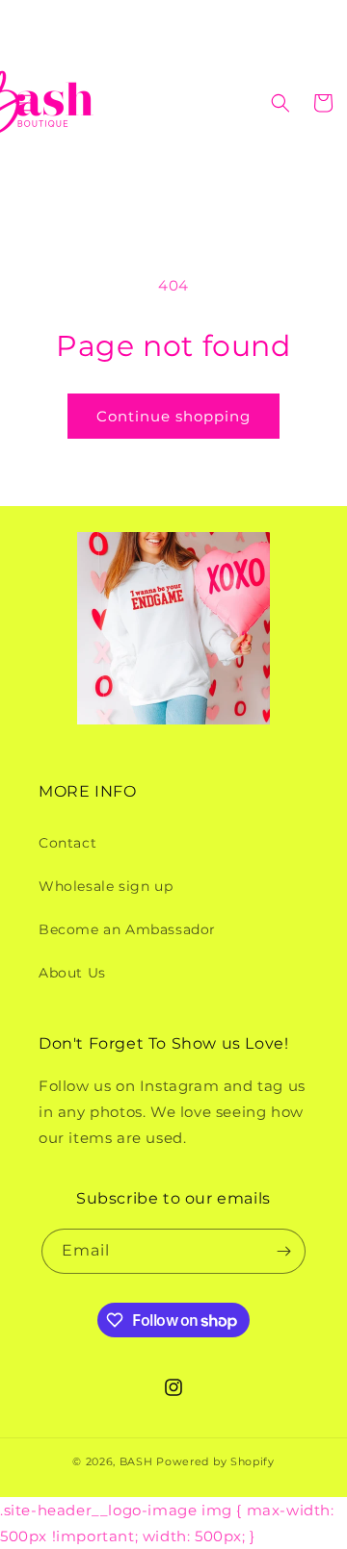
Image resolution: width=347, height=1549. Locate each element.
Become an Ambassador (127, 929)
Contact (67, 842)
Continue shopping (173, 416)
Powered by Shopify (215, 1461)
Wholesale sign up (106, 886)
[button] (24, 103)
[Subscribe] (283, 1251)
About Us (72, 972)
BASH (136, 1461)
